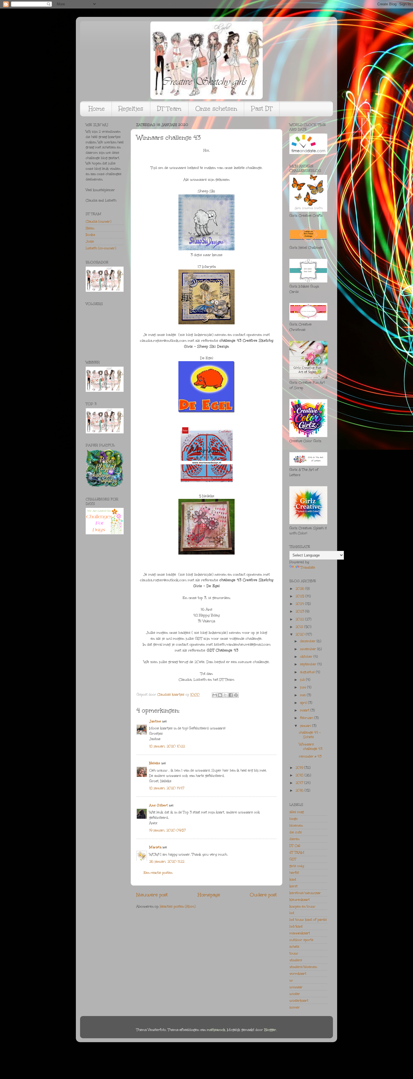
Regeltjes (131, 109)
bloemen (296, 825)
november (308, 649)
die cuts (295, 832)
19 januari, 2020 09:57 (167, 830)
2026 (300, 588)
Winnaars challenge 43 (310, 746)
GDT (292, 859)
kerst (293, 886)
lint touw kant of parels (308, 919)
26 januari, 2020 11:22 (166, 861)
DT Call (294, 845)
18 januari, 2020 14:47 (166, 788)
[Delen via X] (225, 695)
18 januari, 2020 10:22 (167, 746)
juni (303, 687)
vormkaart (297, 973)
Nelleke (154, 763)
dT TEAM (296, 852)
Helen (90, 228)
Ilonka (90, 234)
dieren (294, 839)
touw (293, 953)
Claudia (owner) (98, 221)
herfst (294, 872)
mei (303, 695)
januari (306, 725)
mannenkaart (299, 933)
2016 (300, 790)
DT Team (169, 109)
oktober (307, 656)
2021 (300, 627)
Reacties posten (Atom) (178, 906)
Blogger (270, 1030)
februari (307, 718)
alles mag (296, 812)
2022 (300, 619)
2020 (301, 634)
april (304, 702)
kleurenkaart (299, 899)
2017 (300, 783)
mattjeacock (216, 1030)
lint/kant (296, 926)
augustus (308, 672)
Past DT (262, 109)
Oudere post (263, 895)
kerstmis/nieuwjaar (305, 893)
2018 (300, 775)
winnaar (296, 987)
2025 (300, 596)
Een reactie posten (158, 872)
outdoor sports (301, 940)
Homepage (209, 895)
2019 (300, 767)
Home (96, 109)
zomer (294, 1007)
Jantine (155, 721)
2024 (300, 603)
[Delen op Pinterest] (236, 695)
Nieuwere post (152, 895)
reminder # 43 (310, 756)
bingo (293, 818)
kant (292, 879)
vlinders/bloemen (303, 967)
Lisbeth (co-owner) (101, 248)
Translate (308, 567)
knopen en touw (302, 906)
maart (305, 710)
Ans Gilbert (159, 805)
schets (294, 946)
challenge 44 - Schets (310, 734)
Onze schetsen (216, 109)
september (308, 664)
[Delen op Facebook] (230, 695)
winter (294, 994)
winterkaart (298, 1000)
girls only (296, 866)
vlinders (295, 960)
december (308, 641)
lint (291, 913)
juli (303, 679)
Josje (90, 241)
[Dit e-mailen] (214, 695)
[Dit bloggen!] (220, 695)
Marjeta (155, 847)
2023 (300, 611)
